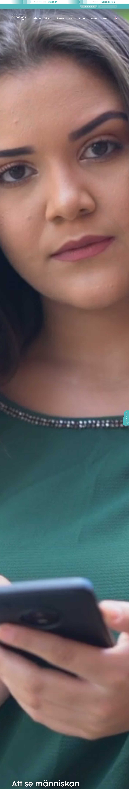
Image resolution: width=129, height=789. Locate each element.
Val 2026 (37, 18)
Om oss (82, 18)
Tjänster (47, 18)
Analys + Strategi (19, 14)
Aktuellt (106, 18)
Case (71, 18)
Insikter (94, 18)
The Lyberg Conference (88, 6)
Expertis (60, 18)
